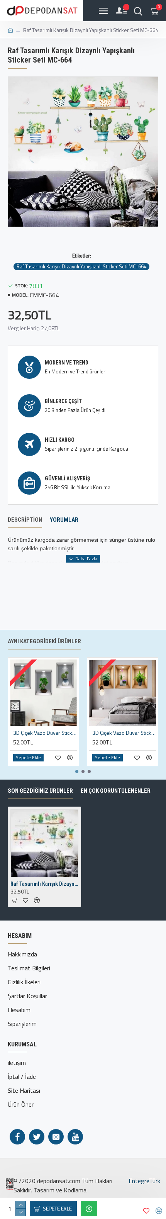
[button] (76, 771)
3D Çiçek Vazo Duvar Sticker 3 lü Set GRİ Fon (45, 732)
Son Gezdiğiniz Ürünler (40, 790)
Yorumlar (64, 519)
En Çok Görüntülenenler (116, 790)
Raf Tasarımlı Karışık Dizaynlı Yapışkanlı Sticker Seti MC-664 (81, 266)
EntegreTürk (143, 1180)
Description (25, 519)
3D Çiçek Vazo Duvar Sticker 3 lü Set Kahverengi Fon (124, 732)
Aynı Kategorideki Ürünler (44, 641)
